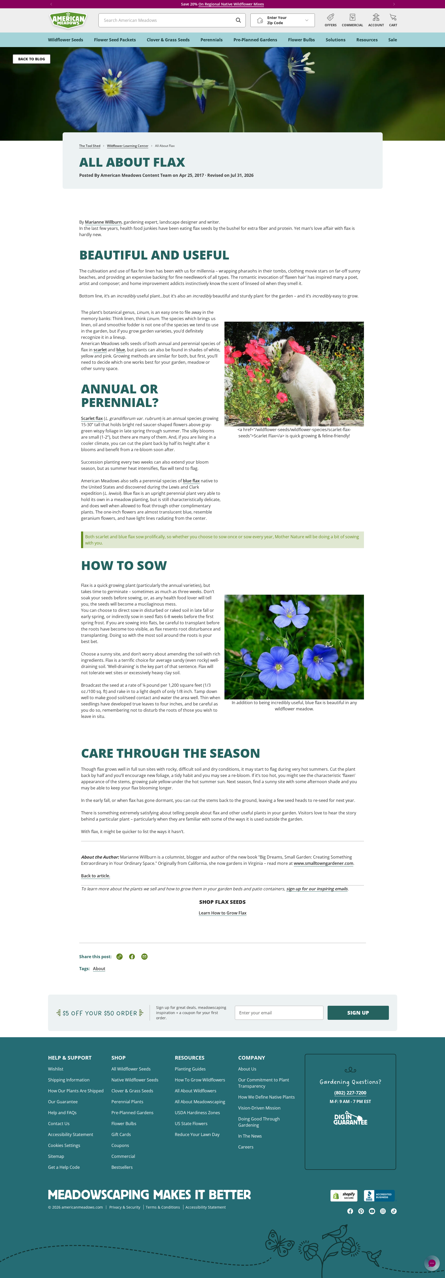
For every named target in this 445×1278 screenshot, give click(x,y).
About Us (247, 1069)
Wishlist (55, 1069)
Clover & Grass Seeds (132, 1091)
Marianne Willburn (103, 222)
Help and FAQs (62, 1112)
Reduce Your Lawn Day (197, 1134)
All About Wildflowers (195, 1091)
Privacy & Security (124, 1207)
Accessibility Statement (70, 1134)
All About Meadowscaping (200, 1102)
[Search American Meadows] (238, 20)
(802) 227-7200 (350, 1092)
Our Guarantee (63, 1102)
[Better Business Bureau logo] (380, 1196)
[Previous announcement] (51, 4)
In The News (250, 1136)
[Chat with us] (432, 1263)
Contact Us (59, 1123)
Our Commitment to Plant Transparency (263, 1083)
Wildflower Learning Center (127, 146)
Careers (246, 1147)
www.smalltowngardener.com (323, 863)
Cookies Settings (64, 1145)
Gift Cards (121, 1134)
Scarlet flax (92, 418)
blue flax (191, 481)
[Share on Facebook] (132, 956)
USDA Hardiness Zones (197, 1112)
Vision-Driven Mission (259, 1108)
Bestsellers (122, 1167)
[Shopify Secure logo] (343, 1196)
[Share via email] (144, 956)
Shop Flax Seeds (222, 901)
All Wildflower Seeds (131, 1069)
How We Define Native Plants (266, 1097)
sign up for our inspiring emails (317, 889)
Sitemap (56, 1156)
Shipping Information (69, 1080)
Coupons (120, 1145)
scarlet (100, 350)
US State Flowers (191, 1123)
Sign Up (358, 1012)
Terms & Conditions (163, 1207)
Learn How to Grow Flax (223, 913)
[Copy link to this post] (119, 956)
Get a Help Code (64, 1167)
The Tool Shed (89, 146)
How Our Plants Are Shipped (76, 1091)
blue (120, 350)
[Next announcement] (394, 4)
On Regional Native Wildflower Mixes (231, 4)
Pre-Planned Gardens (132, 1112)
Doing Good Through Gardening (259, 1122)
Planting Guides (190, 1069)
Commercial (123, 1156)
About (99, 968)
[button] (393, 20)
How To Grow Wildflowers (200, 1080)
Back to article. (95, 876)
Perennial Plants (127, 1102)
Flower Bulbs (123, 1123)
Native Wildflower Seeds (134, 1080)
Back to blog (31, 58)
